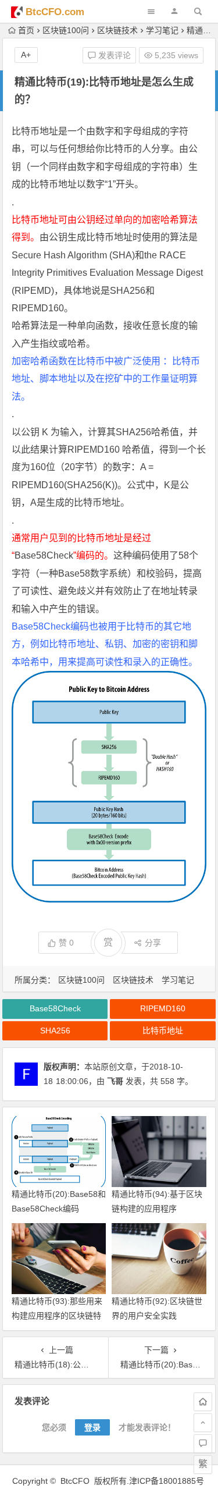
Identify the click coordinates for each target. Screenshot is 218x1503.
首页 (26, 30)
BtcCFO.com (55, 11)
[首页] (203, 1401)
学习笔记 (162, 30)
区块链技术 (117, 30)
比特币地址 (35, 131)
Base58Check (44, 555)
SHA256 (127, 291)
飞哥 (115, 1081)
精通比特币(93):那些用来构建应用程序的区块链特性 (57, 1315)
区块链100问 (65, 30)
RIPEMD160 (38, 308)
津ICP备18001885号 (167, 1481)
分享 (153, 942)
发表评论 (113, 55)
